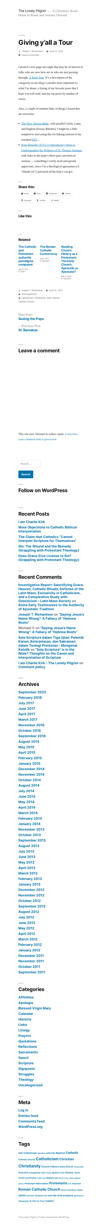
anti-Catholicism (27, 1153)
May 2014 (26, 802)
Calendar (25, 1014)
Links (22, 1025)
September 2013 (32, 840)
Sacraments (28, 1052)
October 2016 (29, 731)
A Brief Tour (36, 77)
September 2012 (32, 906)
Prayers (24, 1036)
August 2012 (28, 912)
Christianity (40, 298)
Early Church (66, 1166)
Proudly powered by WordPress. (54, 1217)
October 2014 (29, 780)
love (44, 1178)
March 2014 (28, 813)
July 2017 (26, 703)
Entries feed (28, 1116)
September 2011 (31, 972)
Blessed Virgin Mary (34, 1008)
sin (45, 1195)
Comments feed (31, 1121)
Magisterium (52, 1178)
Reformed (76, 1184)
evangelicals (35, 1172)
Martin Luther (64, 1178)
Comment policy (31, 667)
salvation (30, 1196)
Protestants (58, 1183)
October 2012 (29, 901)
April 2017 (26, 714)
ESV (35, 140)
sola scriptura (65, 1195)
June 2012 (26, 923)
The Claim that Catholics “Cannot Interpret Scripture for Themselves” (47, 539)
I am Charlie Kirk (31, 522)
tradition (49, 1201)
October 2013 (29, 835)
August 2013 (28, 846)
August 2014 (28, 785)
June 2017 (26, 709)
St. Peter (41, 1201)
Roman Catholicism (69, 1190)
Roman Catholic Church (39, 1189)
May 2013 (26, 862)
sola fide (52, 1195)
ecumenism (79, 1167)
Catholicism (27, 298)
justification (31, 1178)
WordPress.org (30, 1127)
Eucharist (23, 1172)
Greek (62, 1173)
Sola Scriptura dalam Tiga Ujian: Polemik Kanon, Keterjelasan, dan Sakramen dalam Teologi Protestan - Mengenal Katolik (51, 643)
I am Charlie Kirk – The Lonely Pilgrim (48, 663)
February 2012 (30, 945)
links (49, 298)
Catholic (72, 1152)
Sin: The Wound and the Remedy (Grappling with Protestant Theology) (48, 548)
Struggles (26, 1074)
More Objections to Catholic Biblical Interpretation (47, 529)
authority (50, 1153)
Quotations (27, 1041)
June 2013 (26, 857)
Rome (80, 1190)
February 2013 (30, 879)
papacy (77, 1178)
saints (22, 1195)
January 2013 (29, 884)
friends (49, 1173)
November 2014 (31, 774)
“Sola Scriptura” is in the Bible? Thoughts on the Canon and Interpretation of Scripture (46, 653)
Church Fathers (50, 1166)
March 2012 (28, 939)
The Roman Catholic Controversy (48, 250)
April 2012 (26, 934)
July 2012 (26, 917)
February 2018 (30, 698)
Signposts (26, 1069)
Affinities (26, 997)
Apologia (25, 1003)
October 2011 (29, 967)
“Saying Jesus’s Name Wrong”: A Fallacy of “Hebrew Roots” (51, 618)
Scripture (26, 1063)
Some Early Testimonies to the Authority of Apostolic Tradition (51, 607)
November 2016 (31, 725)
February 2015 (30, 758)
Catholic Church (26, 1159)
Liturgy (24, 1030)
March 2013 (28, 873)
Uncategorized (29, 294)
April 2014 (26, 807)
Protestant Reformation (37, 1183)
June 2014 (26, 796)
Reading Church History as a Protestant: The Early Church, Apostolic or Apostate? (69, 259)
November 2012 (31, 895)
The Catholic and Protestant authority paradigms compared (27, 255)
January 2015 (29, 763)
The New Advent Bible (35, 123)
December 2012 (31, 890)
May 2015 (26, 747)
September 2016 (32, 736)
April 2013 (26, 868)
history (69, 1172)
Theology (26, 1080)
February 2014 (30, 818)
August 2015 (28, 741)
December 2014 (31, 769)
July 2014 (26, 791)
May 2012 (26, 928)
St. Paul (33, 1201)
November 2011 (31, 961)
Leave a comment (30, 55)
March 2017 (27, 720)
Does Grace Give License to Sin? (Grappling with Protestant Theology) (48, 558)
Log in (23, 1110)
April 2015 (26, 752)
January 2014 (29, 824)
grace (55, 1172)
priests (21, 1184)
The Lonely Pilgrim (32, 11)
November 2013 (31, 829)
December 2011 (31, 956)
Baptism (60, 1152)
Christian (66, 1159)
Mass (71, 1178)
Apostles (41, 1153)
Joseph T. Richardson (32, 51)
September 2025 (32, 692)
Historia (24, 1019)
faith (43, 1173)
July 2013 (26, 851)
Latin (39, 1178)
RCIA (69, 1184)
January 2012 (29, 950)
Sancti (23, 1058)
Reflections (27, 1047)
